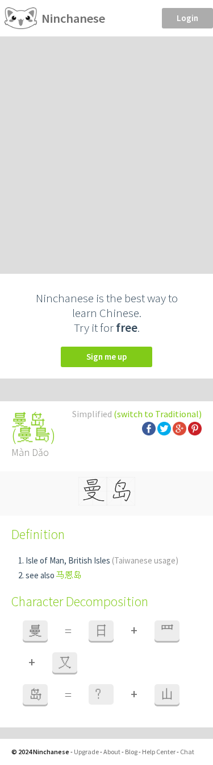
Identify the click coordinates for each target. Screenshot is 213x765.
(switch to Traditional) (158, 413)
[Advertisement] (106, 149)
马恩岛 (69, 575)
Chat (187, 751)
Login (187, 18)
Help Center (159, 751)
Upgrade (86, 751)
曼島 (33, 435)
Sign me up (106, 356)
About (111, 751)
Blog (131, 751)
